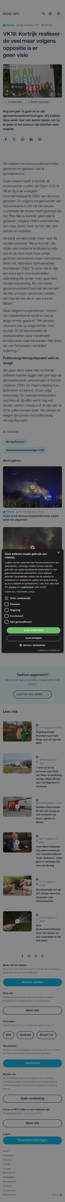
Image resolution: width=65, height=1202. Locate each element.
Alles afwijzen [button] (33, 638)
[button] (32, 591)
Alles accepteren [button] (33, 630)
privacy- (13, 587)
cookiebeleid (27, 587)
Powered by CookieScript (48, 650)
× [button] (58, 553)
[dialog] (32, 601)
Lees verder (40, 587)
